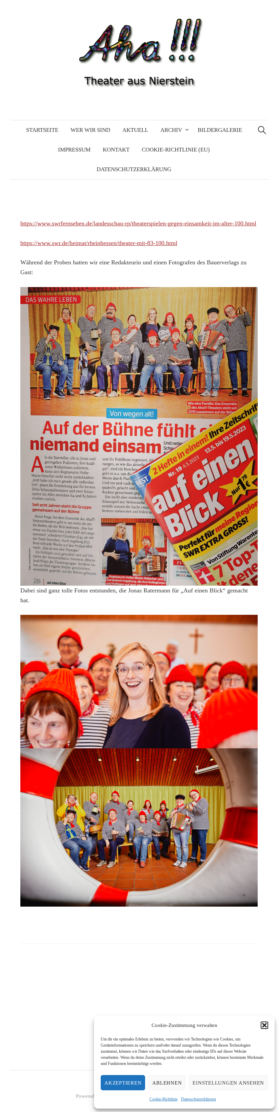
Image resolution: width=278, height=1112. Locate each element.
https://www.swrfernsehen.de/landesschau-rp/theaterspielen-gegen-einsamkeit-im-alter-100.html (138, 223)
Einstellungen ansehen (228, 1083)
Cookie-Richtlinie (164, 1099)
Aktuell (135, 130)
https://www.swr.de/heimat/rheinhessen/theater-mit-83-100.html (98, 243)
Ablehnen (167, 1083)
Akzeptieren (122, 1083)
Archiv (171, 130)
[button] (264, 1025)
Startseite (42, 130)
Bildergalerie (220, 130)
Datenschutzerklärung (198, 1099)
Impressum (74, 149)
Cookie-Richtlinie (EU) (176, 149)
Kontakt (116, 149)
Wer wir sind (90, 130)
